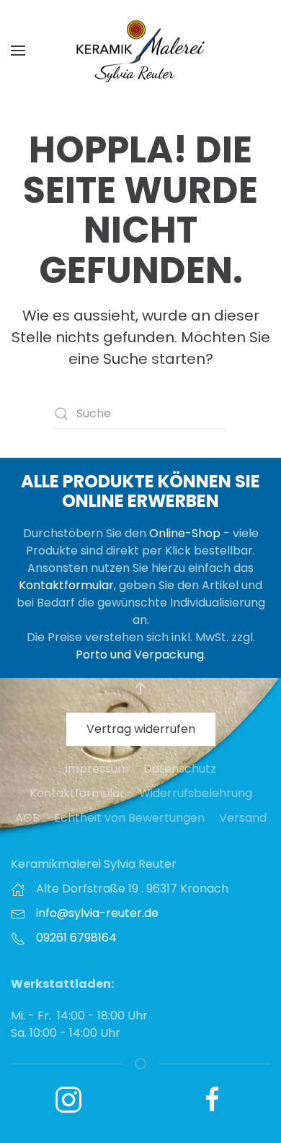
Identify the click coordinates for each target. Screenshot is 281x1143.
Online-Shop (184, 533)
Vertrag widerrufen (140, 729)
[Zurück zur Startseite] (140, 50)
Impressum (97, 768)
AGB (27, 817)
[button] (18, 50)
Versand (243, 817)
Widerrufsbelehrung (195, 793)
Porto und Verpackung (140, 654)
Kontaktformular (66, 585)
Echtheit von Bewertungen (129, 817)
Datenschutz (179, 768)
